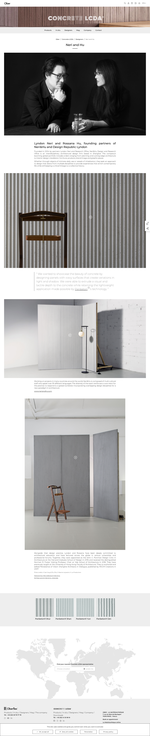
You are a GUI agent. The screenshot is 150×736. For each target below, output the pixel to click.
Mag (78, 30)
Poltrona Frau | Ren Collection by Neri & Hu (47, 575)
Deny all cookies (67, 732)
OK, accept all (44, 732)
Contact (98, 30)
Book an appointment (110, 719)
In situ (58, 30)
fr (143, 7)
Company (87, 30)
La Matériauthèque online (112, 722)
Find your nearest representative (75, 664)
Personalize (88, 732)
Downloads (58, 715)
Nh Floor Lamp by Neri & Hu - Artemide (46, 578)
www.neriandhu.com (43, 391)
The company (41, 713)
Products (48, 30)
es (143, 9)
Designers (68, 30)
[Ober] (7, 3)
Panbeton (81, 289)
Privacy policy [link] (108, 732)
